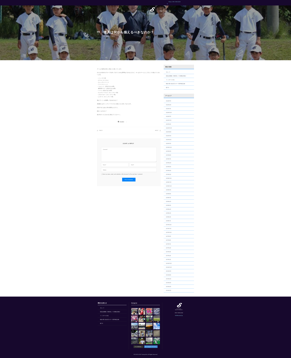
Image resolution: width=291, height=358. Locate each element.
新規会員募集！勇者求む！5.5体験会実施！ (176, 76)
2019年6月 (168, 163)
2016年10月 (169, 267)
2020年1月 (168, 143)
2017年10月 (168, 232)
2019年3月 (168, 174)
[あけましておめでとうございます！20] (156, 318)
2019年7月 (168, 159)
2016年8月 (168, 275)
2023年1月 (168, 108)
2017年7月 (168, 244)
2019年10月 (169, 147)
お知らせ (130, 11)
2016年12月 (169, 263)
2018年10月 (169, 186)
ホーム (123, 11)
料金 (161, 11)
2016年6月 (168, 279)
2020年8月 (168, 132)
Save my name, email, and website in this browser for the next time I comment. (123, 174)
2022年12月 (169, 112)
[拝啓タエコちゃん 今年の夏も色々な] (149, 326)
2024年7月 (168, 101)
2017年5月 (168, 252)
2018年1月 (168, 221)
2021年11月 (168, 120)
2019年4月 (168, 170)
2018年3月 (168, 213)
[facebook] (185, 2)
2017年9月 (168, 236)
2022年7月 (168, 116)
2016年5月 (168, 282)
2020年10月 (169, 128)
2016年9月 (168, 271)
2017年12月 (168, 224)
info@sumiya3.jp (179, 315)
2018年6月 (168, 201)
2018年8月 (168, 194)
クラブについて (139, 11)
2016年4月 (168, 286)
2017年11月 (168, 228)
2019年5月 (168, 166)
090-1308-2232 (179, 313)
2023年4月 (168, 105)
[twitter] (187, 2)
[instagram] (193, 2)
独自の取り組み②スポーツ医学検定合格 (175, 83)
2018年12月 (168, 178)
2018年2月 (168, 217)
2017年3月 (168, 259)
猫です (167, 87)
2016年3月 (168, 290)
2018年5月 (168, 205)
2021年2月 (168, 124)
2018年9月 (168, 190)
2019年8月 (168, 155)
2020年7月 (168, 135)
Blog (113, 36)
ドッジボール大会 (170, 80)
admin (107, 36)
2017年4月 (168, 255)
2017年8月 (168, 240)
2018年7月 (168, 197)
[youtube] (190, 2)
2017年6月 (168, 248)
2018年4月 (168, 209)
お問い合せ (168, 11)
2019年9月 (168, 151)
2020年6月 (168, 139)
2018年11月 (168, 182)
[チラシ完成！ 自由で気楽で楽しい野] (156, 311)
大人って (168, 72)
